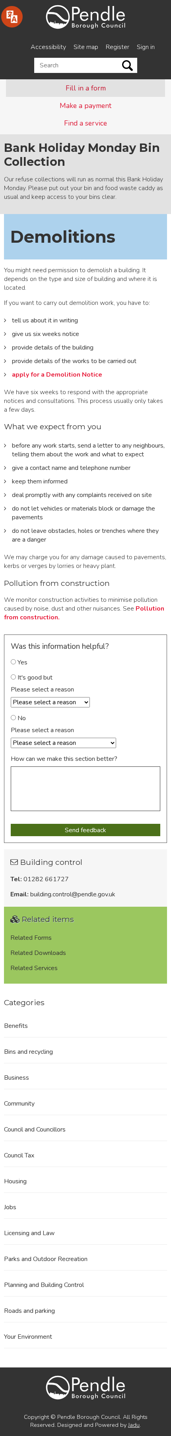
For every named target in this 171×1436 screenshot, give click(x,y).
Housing (15, 1181)
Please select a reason (42, 689)
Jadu (134, 1425)
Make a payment (85, 105)
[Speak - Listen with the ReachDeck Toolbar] (12, 17)
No (21, 718)
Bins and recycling (28, 1051)
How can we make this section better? (64, 758)
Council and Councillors (35, 1129)
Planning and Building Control (44, 1285)
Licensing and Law (29, 1233)
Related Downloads (38, 953)
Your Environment (28, 1336)
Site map (86, 47)
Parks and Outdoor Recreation (45, 1259)
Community (19, 1103)
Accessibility (48, 47)
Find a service (85, 123)
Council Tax (19, 1155)
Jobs (10, 1207)
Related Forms (31, 937)
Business (16, 1077)
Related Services (34, 968)
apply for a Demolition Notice (57, 374)
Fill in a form (86, 88)
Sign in (146, 47)
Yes (21, 662)
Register (117, 47)
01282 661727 (46, 879)
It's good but (34, 677)
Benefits (16, 1026)
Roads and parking (29, 1310)
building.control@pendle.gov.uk (72, 894)
